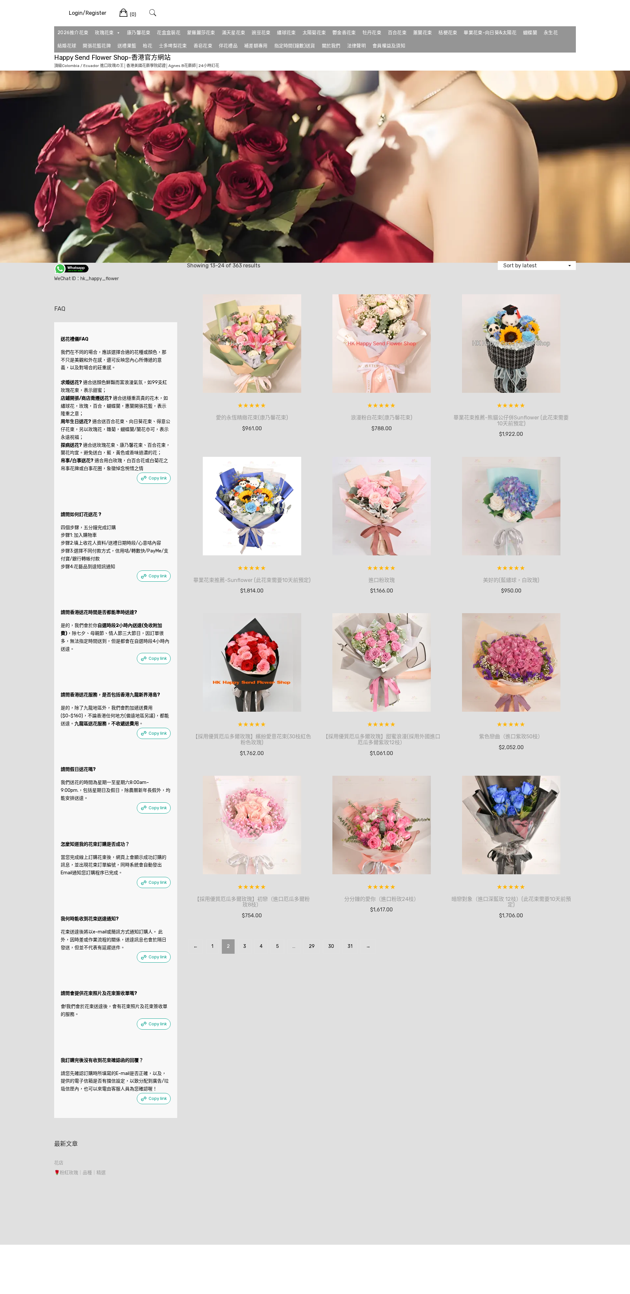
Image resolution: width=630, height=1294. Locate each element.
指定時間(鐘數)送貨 (294, 46)
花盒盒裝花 (168, 32)
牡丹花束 (372, 32)
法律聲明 (356, 46)
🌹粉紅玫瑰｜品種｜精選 (80, 1172)
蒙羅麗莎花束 (201, 32)
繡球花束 (286, 32)
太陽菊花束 (314, 32)
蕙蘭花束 (422, 32)
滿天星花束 (233, 32)
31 (349, 946)
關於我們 (331, 46)
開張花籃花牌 (97, 46)
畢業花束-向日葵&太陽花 (490, 32)
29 (312, 946)
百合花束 (397, 32)
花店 (58, 1163)
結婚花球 (66, 46)
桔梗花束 (447, 32)
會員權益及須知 (388, 46)
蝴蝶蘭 (530, 32)
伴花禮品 (228, 46)
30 (331, 946)
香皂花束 (203, 46)
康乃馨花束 (139, 32)
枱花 (147, 46)
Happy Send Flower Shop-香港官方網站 (112, 57)
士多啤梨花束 (173, 46)
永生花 (551, 32)
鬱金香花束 (344, 32)
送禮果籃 (126, 46)
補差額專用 (256, 46)
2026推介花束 (72, 32)
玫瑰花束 (104, 32)
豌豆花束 (261, 32)
